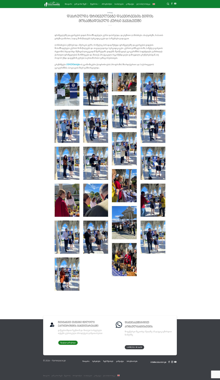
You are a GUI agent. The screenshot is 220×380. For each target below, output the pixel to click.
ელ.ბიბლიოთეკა (143, 4)
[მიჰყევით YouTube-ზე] (175, 4)
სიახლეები (119, 4)
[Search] (168, 4)
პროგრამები (107, 4)
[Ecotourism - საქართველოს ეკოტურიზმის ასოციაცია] (52, 4)
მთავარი (68, 4)
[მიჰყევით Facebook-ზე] (172, 4)
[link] (73, 64)
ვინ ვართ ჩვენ (80, 4)
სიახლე (110, 13)
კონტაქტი (130, 4)
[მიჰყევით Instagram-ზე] (172, 362)
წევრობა (94, 4)
